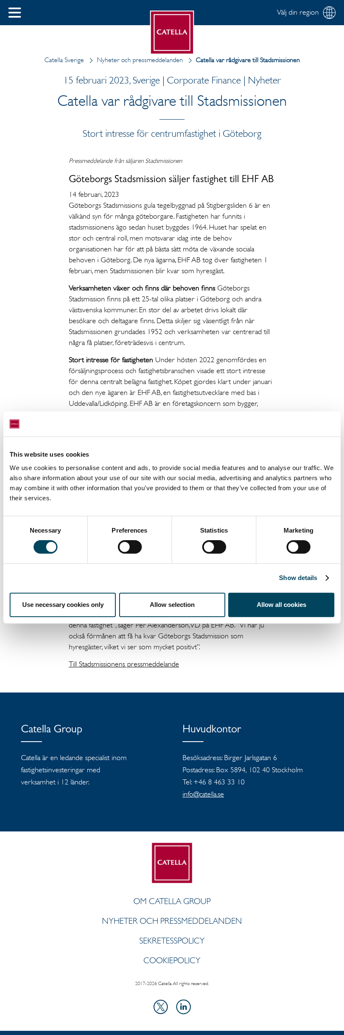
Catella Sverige (64, 60)
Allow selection (172, 604)
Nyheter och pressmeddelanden (140, 60)
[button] (14, 12)
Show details (298, 577)
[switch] (130, 547)
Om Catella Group (172, 901)
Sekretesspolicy (172, 941)
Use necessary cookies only (63, 604)
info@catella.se (203, 794)
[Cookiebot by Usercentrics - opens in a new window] (297, 424)
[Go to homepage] (172, 32)
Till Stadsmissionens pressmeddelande (124, 664)
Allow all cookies (281, 604)
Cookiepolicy (172, 960)
